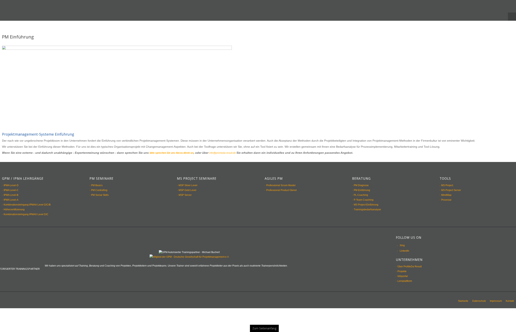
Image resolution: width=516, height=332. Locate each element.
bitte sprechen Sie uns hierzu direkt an (176, 149)
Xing (402, 241)
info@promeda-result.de (234, 149)
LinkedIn (404, 247)
